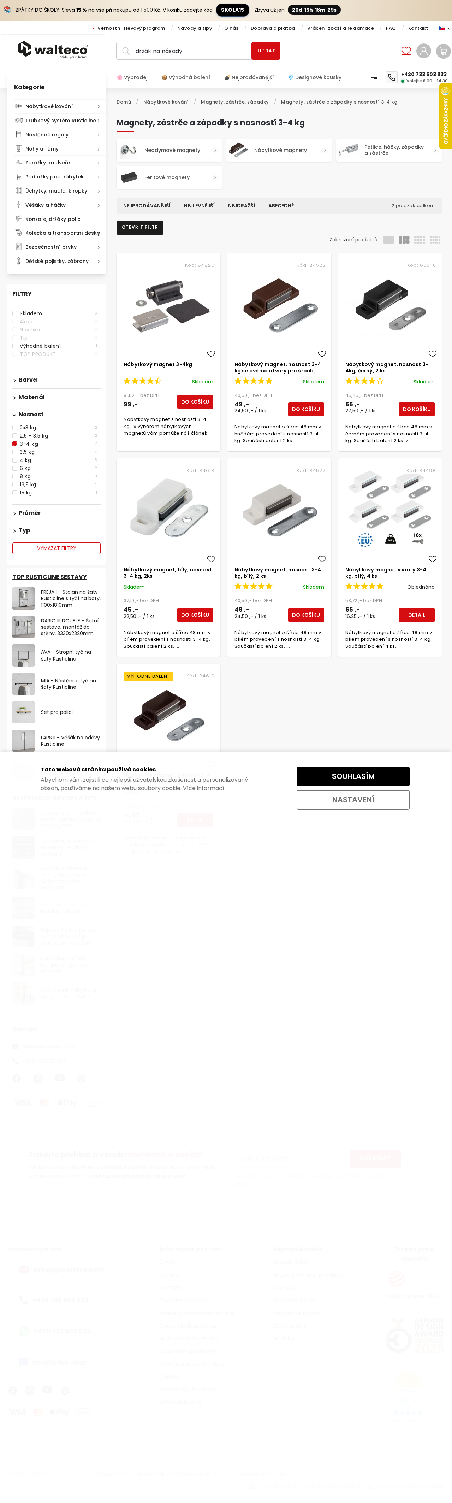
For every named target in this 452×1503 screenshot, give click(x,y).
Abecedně (281, 205)
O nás (231, 28)
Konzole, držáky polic (53, 219)
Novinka (58, 329)
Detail (416, 614)
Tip (58, 337)
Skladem (58, 313)
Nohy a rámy (42, 148)
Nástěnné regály (47, 134)
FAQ (391, 28)
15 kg (58, 492)
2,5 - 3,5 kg (58, 435)
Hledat (265, 51)
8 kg (58, 476)
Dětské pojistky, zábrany (57, 261)
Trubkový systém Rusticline (60, 120)
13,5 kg (58, 484)
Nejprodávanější (147, 205)
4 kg (58, 460)
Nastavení (353, 799)
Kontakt (418, 28)
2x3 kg (58, 427)
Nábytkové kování (49, 106)
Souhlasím (353, 776)
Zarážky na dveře (47, 162)
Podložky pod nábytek (54, 176)
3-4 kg (58, 443)
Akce (58, 321)
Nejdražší (241, 205)
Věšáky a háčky (45, 205)
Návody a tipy (195, 28)
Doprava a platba (273, 28)
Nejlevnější (199, 205)
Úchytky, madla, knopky (56, 190)
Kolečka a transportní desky (62, 232)
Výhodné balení (58, 346)
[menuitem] (135, 77)
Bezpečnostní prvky (51, 247)
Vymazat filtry (56, 548)
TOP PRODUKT (58, 354)
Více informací (203, 788)
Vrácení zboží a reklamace (340, 28)
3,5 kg (58, 452)
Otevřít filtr (140, 227)
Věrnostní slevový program (131, 28)
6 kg (58, 468)
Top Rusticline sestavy (49, 577)
